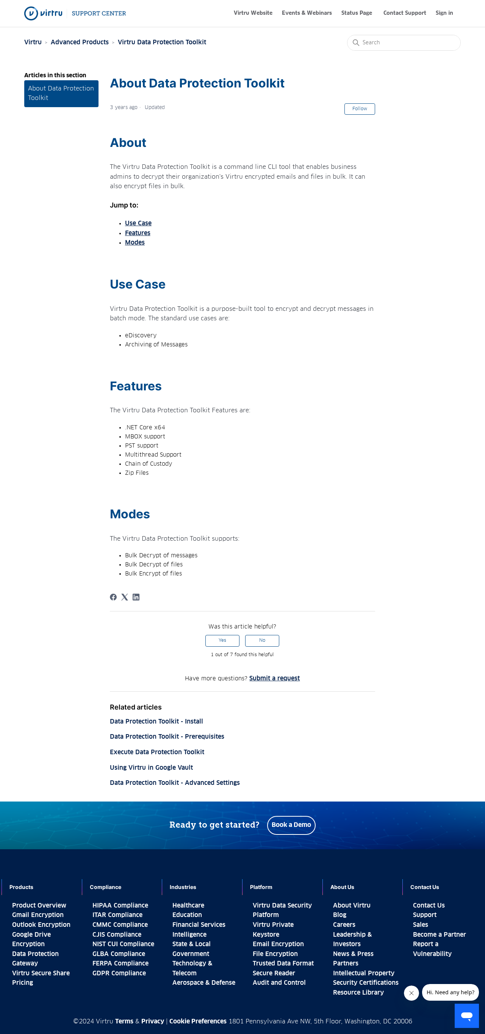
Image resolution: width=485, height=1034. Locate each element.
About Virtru (352, 906)
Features (137, 233)
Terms (124, 1021)
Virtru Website (253, 13)
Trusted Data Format (283, 964)
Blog (339, 915)
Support (424, 915)
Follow (359, 109)
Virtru (33, 42)
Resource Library (358, 993)
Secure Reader (274, 973)
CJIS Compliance (116, 935)
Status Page (356, 13)
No (262, 640)
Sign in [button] (444, 13)
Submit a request (274, 678)
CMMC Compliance (120, 925)
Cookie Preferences (198, 1021)
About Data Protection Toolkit (61, 93)
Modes (135, 243)
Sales (420, 925)
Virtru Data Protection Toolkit (162, 42)
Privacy (152, 1021)
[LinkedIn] (136, 597)
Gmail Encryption (38, 915)
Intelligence (189, 935)
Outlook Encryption (41, 925)
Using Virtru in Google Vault (151, 768)
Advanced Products (80, 42)
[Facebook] (113, 597)
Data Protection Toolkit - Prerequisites (167, 737)
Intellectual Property (363, 973)
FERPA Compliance (120, 964)
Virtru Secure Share (41, 973)
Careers (344, 925)
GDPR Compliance (119, 973)
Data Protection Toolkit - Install (156, 722)
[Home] (75, 13)
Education (187, 915)
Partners (345, 964)
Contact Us (429, 906)
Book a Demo (291, 825)
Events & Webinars (307, 13)
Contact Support (404, 13)
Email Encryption (278, 944)
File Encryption (275, 954)
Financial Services (198, 925)
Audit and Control (279, 983)
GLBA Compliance (118, 954)
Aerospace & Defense (203, 983)
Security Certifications (366, 983)
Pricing (22, 983)
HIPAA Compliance (120, 906)
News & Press (353, 954)
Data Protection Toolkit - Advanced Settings (175, 783)
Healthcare (188, 906)
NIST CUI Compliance (123, 944)
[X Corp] (124, 597)
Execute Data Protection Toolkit (157, 752)
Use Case (138, 223)
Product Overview (39, 906)
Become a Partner (439, 935)
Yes (222, 640)
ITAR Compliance (117, 915)
